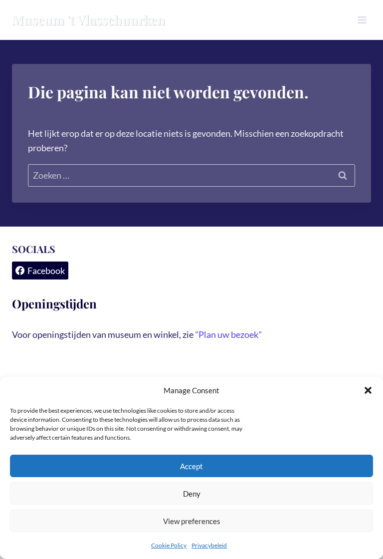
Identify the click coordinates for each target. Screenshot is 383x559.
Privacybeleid (209, 545)
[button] (368, 390)
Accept (191, 466)
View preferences (191, 521)
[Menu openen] (362, 19)
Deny (191, 493)
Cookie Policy (169, 545)
